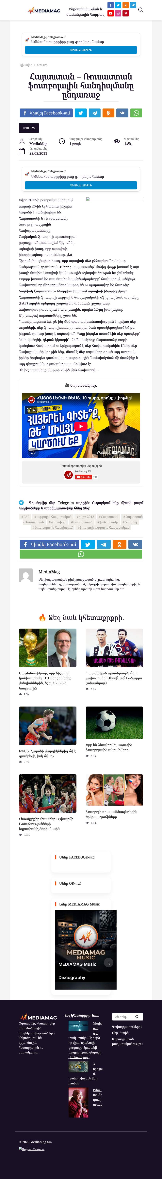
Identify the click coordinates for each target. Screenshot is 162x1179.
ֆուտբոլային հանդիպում (54, 527)
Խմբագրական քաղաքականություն (127, 1041)
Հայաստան (109, 517)
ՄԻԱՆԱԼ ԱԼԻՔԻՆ (81, 50)
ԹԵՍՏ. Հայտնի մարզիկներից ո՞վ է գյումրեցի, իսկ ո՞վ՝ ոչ (47, 753)
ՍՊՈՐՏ (29, 128)
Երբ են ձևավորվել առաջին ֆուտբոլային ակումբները (109, 747)
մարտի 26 (58, 522)
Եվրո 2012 (86, 517)
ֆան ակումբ (108, 522)
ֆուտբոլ (131, 522)
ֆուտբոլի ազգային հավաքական (104, 527)
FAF (26, 517)
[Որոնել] (137, 1017)
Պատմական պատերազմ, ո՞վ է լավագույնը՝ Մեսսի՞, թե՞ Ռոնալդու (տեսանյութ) (114, 678)
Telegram (66, 502)
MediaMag (49, 571)
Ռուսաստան (82, 522)
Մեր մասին (120, 1033)
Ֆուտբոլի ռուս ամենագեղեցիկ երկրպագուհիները (111, 814)
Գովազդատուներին (127, 1026)
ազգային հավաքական (54, 517)
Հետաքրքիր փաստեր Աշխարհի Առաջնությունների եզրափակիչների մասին (46, 823)
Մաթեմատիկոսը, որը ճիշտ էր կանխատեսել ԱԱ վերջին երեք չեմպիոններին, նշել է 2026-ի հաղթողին (45, 680)
